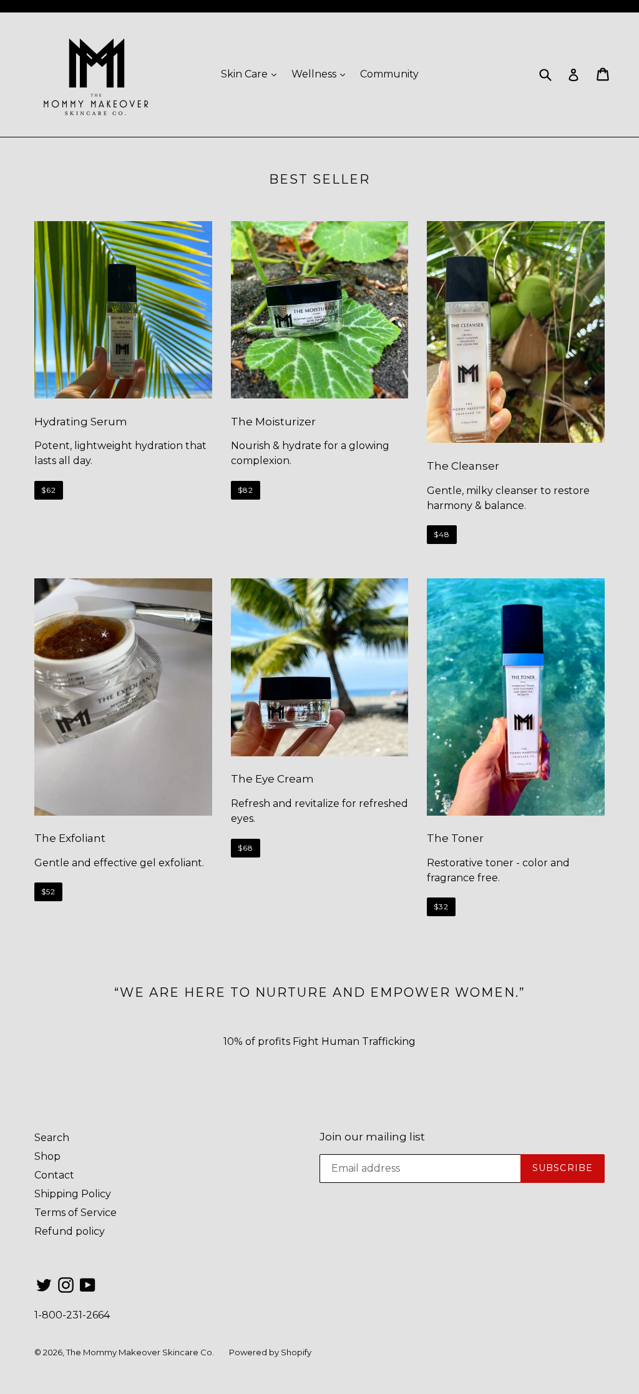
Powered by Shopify (270, 1352)
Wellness (321, 73)
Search (51, 1138)
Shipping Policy (72, 1194)
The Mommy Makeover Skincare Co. (140, 1352)
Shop (47, 1156)
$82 (245, 490)
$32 (441, 906)
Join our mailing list (372, 1136)
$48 (442, 534)
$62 (48, 490)
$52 (48, 891)
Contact (54, 1175)
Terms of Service (75, 1213)
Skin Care (252, 73)
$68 (245, 848)
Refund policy (69, 1231)
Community (389, 74)
